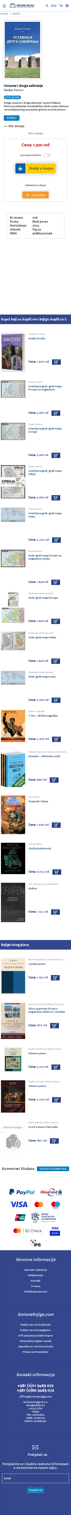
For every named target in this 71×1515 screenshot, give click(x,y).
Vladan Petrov (13, 90)
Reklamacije (35, 1275)
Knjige (4, 13)
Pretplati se (35, 1490)
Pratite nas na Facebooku (35, 1324)
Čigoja (36, 229)
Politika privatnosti (35, 1291)
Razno (16, 13)
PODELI (11, 118)
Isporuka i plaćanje (35, 1269)
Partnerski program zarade (35, 1341)
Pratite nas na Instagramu (35, 1330)
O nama (35, 1286)
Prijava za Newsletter (35, 1352)
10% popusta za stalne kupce (35, 1335)
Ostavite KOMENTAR (53, 1168)
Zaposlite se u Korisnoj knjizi (35, 1346)
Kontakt (35, 1280)
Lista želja (38, 195)
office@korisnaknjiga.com (35, 1396)
